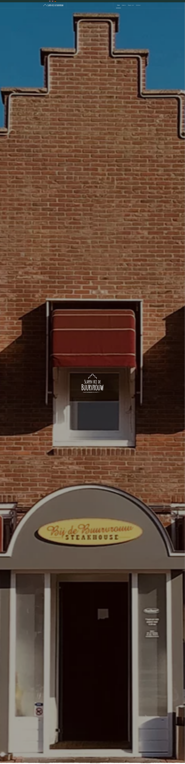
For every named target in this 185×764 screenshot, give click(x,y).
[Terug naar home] (53, 5)
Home (118, 5)
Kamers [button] (124, 5)
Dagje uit (131, 5)
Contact (138, 5)
